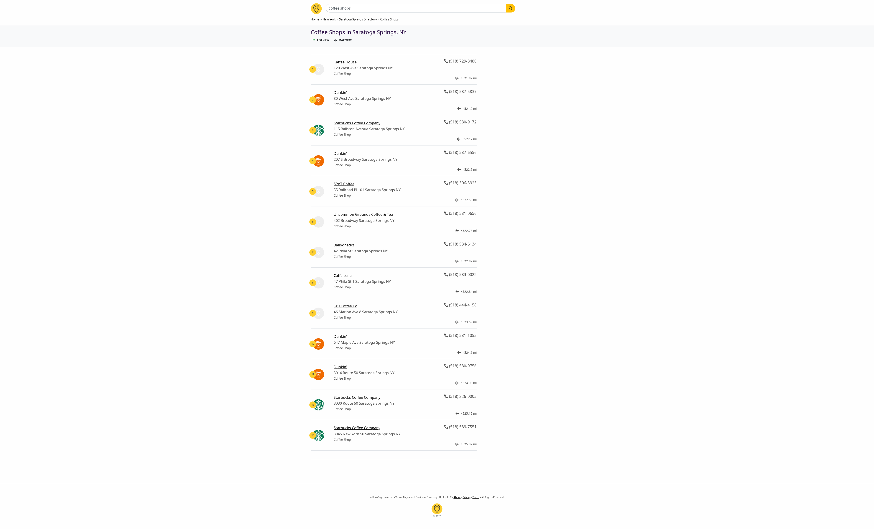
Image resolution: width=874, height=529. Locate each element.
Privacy (466, 497)
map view (345, 40)
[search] (510, 8)
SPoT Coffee (344, 183)
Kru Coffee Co (345, 305)
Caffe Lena (343, 275)
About (457, 497)
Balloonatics (344, 245)
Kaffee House (345, 62)
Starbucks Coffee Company (357, 122)
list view (323, 40)
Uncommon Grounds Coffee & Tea (363, 214)
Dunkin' (340, 92)
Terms (476, 497)
